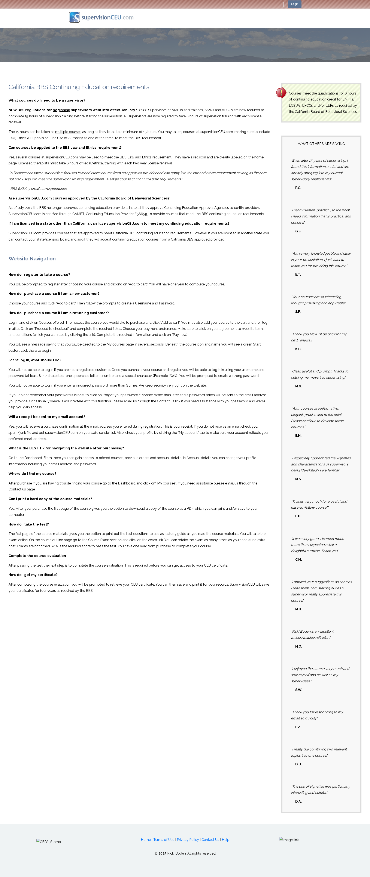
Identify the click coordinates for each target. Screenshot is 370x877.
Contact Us (210, 840)
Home (146, 840)
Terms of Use (163, 840)
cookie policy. (216, 872)
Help (225, 840)
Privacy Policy (188, 840)
